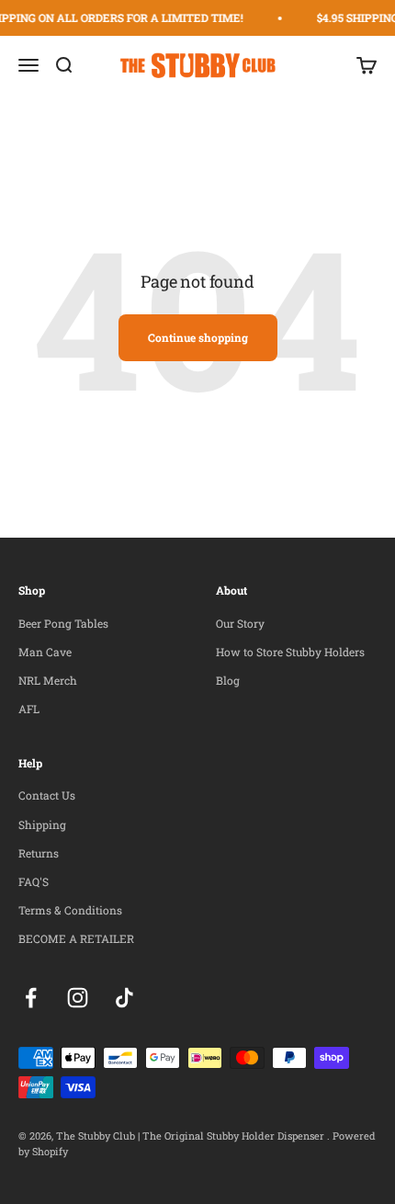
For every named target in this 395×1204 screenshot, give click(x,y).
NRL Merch (47, 680)
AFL (29, 708)
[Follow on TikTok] (124, 997)
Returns (38, 853)
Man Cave (45, 651)
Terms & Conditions (70, 910)
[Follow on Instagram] (77, 997)
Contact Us (46, 795)
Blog (228, 680)
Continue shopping (198, 337)
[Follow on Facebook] (30, 997)
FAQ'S (33, 881)
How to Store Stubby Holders (290, 651)
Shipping (42, 824)
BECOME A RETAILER (76, 938)
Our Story (240, 623)
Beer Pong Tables (63, 623)
